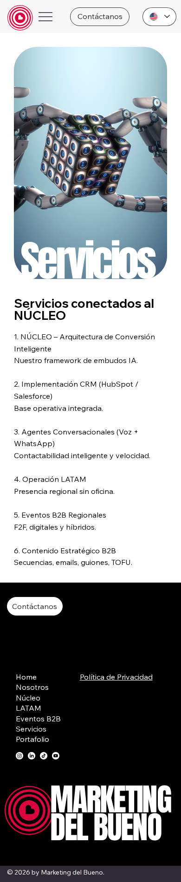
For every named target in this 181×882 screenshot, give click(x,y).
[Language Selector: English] (159, 16)
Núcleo (28, 697)
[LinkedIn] (31, 755)
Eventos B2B (38, 718)
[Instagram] (19, 755)
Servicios (31, 728)
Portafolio (32, 739)
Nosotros (32, 687)
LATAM (28, 708)
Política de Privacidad (116, 676)
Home (26, 676)
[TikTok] (43, 755)
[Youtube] (55, 755)
